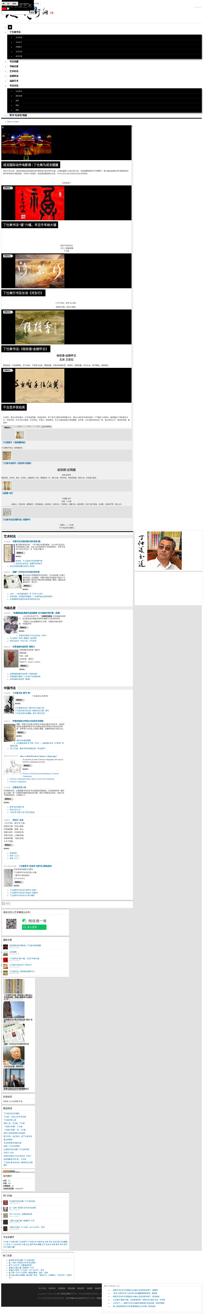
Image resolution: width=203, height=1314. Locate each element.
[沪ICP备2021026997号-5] (77, 1298)
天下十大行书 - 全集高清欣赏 (20, 1214)
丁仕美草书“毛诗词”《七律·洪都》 (23, 896)
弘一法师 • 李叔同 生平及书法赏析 (22, 1208)
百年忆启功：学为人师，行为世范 (23, 641)
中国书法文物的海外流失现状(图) (26, 541)
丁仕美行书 (32, 1242)
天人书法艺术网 (63, 1294)
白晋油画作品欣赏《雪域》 (20, 679)
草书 (65, 1244)
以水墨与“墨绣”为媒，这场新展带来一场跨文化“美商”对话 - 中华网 (139, 1300)
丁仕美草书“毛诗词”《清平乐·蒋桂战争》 (36, 866)
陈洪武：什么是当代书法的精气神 (29, 561)
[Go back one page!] (3, 903)
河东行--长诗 (17, 820)
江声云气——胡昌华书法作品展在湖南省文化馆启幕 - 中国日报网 (138, 1303)
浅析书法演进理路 (23, 741)
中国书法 (40, 1242)
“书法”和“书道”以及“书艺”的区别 (22, 812)
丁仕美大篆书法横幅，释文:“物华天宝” (30, 713)
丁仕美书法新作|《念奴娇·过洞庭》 (17, 463)
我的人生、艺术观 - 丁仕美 (14, 1123)
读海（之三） (15, 856)
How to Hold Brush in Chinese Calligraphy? (38, 756)
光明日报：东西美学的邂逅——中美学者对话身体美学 (31, 597)
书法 (50, 1242)
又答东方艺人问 (19, 787)
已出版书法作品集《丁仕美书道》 (17, 1149)
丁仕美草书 (22, 1242)
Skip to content (13, 122)
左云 (27, 1244)
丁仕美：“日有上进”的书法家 (15, 1117)
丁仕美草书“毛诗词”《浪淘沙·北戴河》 (24, 893)
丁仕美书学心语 (10, 1120)
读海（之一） (15, 858)
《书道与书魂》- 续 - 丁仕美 (15, 1130)
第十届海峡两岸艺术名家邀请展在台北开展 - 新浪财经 (134, 1306)
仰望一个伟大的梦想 (12, 1146)
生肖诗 (48, 1244)
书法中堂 (56, 1242)
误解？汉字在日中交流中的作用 (26, 571)
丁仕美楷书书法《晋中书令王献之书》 (30, 708)
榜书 (35, 1244)
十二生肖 (6, 1244)
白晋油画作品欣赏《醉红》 (24, 646)
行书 (5, 1247)
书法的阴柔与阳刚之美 (12, 1143)
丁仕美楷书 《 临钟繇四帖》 (14, 442)
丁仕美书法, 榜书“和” (21, 692)
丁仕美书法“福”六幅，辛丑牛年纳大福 (29, 225)
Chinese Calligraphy (18, 782)
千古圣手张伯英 (14, 407)
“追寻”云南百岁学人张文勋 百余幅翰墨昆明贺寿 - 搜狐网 (135, 1293)
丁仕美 (5, 1242)
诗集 (13, 1247)
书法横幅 (63, 1242)
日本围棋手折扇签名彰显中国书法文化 (25, 599)
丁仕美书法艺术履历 (12, 1114)
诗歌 (9, 1247)
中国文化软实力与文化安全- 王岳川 (33, 636)
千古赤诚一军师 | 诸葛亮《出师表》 (24, 638)
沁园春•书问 (7, 493)
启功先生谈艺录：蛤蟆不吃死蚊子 (29, 564)
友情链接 (61, 1288)
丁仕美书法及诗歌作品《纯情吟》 (16, 519)
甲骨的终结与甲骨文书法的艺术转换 (27, 720)
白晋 (53, 1244)
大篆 (23, 1244)
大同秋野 (12, 952)
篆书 (57, 1244)
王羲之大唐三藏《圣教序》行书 (21, 1221)
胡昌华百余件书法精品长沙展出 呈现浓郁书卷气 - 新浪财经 (136, 1297)
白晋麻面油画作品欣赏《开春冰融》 (24, 674)
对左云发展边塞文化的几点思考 (22, 566)
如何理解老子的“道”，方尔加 (15, 1159)
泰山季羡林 (8, 1140)
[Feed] (9, 1172)
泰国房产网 (99, 1288)
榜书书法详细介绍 (17, 807)
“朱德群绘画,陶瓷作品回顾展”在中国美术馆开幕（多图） (36, 612)
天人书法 (42, 1288)
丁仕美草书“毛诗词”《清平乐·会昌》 (23, 890)
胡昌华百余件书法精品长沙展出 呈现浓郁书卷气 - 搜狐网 (135, 1290)
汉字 (43, 1244)
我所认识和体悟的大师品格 (14, 1133)
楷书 (31, 1244)
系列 (61, 1244)
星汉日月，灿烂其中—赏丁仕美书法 (18, 1136)
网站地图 (71, 1288)
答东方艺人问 (15, 810)
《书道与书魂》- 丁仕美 (13, 1127)
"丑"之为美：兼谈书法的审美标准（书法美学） (28, 749)
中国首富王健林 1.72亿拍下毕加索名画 (25, 677)
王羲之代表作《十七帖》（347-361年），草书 (27, 1227)
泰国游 (89, 1288)
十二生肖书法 (16, 1244)
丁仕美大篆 (13, 1242)
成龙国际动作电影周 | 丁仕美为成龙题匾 (30, 165)
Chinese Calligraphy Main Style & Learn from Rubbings (32, 779)
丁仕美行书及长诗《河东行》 (23, 293)
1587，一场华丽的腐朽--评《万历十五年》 (27, 594)
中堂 (46, 1242)
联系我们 (81, 1288)
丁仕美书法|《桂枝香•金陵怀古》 (26, 349)
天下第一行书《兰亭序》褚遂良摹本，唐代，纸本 (28, 1273)
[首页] (10, 27)
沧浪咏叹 (13, 853)
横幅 (39, 1244)
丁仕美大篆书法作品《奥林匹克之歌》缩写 (32, 711)
